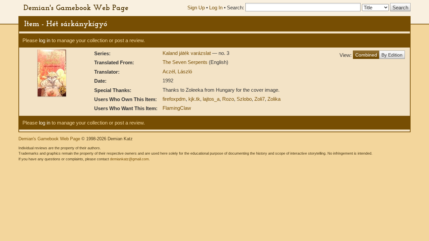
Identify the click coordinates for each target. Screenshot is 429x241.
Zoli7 (259, 99)
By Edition (392, 55)
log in (44, 40)
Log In (216, 7)
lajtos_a (211, 99)
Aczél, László (177, 71)
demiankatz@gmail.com (129, 159)
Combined (366, 55)
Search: (235, 7)
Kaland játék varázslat (187, 53)
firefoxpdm (174, 99)
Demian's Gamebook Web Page (75, 7)
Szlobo (244, 99)
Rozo (228, 99)
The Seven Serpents (186, 62)
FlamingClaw (177, 108)
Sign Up (196, 7)
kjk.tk (194, 99)
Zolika (274, 99)
